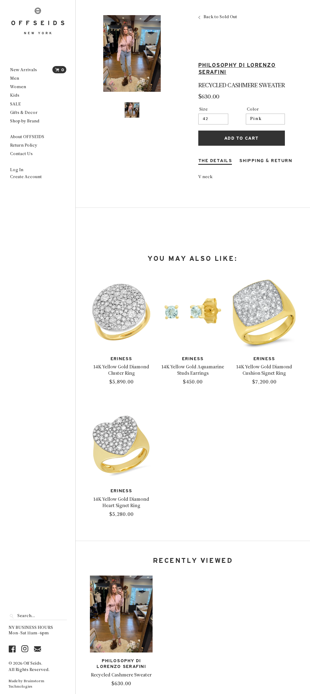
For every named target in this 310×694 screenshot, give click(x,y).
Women (18, 87)
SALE (15, 104)
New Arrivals (23, 70)
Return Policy (23, 145)
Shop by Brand (24, 121)
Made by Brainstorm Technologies (26, 684)
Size (203, 110)
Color (253, 110)
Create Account (26, 177)
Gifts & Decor (24, 113)
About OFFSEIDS (27, 137)
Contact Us (21, 154)
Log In (16, 170)
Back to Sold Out (220, 17)
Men (14, 78)
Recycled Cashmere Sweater (121, 675)
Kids (14, 95)
